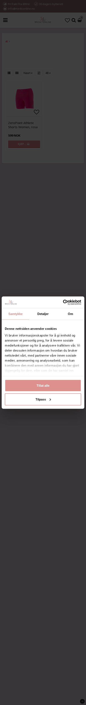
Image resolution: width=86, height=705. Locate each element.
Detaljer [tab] (43, 314)
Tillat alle (43, 385)
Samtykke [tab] (15, 314)
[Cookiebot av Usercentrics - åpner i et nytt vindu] (63, 302)
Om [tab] (70, 314)
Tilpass (40, 399)
